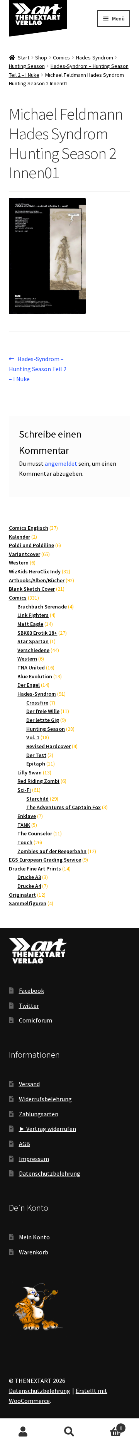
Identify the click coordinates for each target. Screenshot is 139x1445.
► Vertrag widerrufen (47, 1128)
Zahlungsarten (38, 1114)
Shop (41, 57)
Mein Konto (34, 1237)
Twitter (29, 1005)
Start (23, 57)
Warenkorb (33, 1252)
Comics (61, 57)
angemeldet (61, 463)
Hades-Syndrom (94, 57)
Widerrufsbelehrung (45, 1099)
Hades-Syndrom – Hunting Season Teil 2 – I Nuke (37, 369)
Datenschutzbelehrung (49, 1173)
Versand (29, 1084)
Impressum (34, 1159)
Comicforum (35, 1020)
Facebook (31, 990)
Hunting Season (27, 66)
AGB (24, 1144)
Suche (69, 1432)
